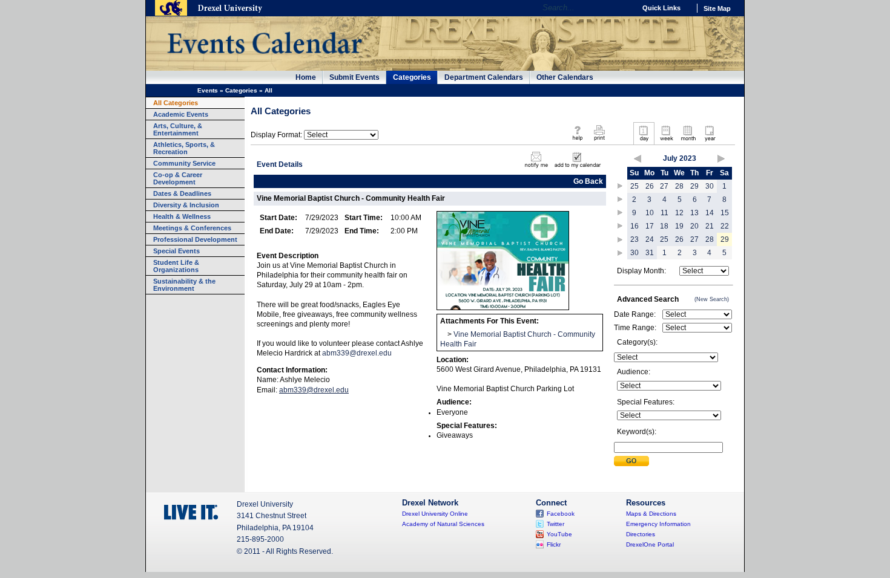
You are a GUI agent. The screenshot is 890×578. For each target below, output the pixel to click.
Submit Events (354, 77)
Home (305, 77)
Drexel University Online (435, 513)
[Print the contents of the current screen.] (599, 141)
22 (724, 226)
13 (694, 212)
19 (679, 226)
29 (694, 186)
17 (649, 226)
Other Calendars (564, 77)
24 (649, 239)
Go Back (588, 181)
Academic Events (180, 114)
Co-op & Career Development (177, 178)
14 (709, 212)
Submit (631, 461)
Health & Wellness (182, 216)
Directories (640, 534)
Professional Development (195, 239)
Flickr (554, 544)
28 (679, 186)
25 (634, 186)
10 (649, 212)
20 (694, 226)
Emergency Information (658, 524)
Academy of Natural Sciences (443, 524)
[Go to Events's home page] (264, 59)
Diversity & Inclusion (186, 205)
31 (649, 252)
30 (709, 186)
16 (634, 226)
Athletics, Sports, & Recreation (184, 148)
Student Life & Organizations (176, 266)
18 (664, 226)
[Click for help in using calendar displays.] (577, 141)
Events (207, 90)
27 (664, 186)
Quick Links (661, 7)
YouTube (559, 534)
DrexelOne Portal (650, 544)
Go (623, 7)
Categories (412, 77)
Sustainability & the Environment (184, 285)
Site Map (717, 8)
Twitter (555, 524)
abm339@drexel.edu (357, 353)
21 (709, 226)
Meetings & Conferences (192, 228)
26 (649, 186)
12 (679, 212)
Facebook (561, 513)
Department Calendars (483, 77)
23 (634, 239)
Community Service (184, 163)
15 (724, 212)
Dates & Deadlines (182, 193)
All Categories (175, 102)
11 (664, 212)
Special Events (176, 251)
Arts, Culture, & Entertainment (177, 129)
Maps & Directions (651, 513)
